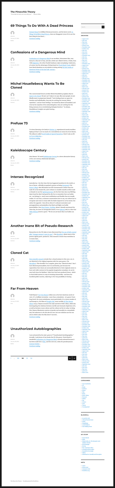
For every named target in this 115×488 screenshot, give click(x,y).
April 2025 (84, 53)
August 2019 (85, 105)
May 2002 (84, 369)
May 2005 (84, 316)
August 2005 (85, 311)
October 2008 (85, 248)
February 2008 (85, 262)
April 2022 (84, 77)
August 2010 (85, 215)
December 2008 (86, 247)
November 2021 (86, 80)
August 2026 (85, 39)
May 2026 (84, 42)
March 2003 (85, 359)
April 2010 (84, 220)
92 (31, 358)
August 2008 (85, 252)
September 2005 (86, 309)
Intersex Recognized (27, 177)
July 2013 (84, 167)
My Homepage (85, 444)
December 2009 (86, 227)
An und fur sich (86, 418)
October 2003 (85, 347)
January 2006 (85, 303)
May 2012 (84, 186)
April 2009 (84, 240)
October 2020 (85, 91)
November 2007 (86, 266)
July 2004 (84, 333)
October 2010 (85, 212)
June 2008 (84, 255)
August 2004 (85, 331)
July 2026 (84, 40)
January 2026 (85, 45)
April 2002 (84, 371)
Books (12, 40)
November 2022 (86, 70)
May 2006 (84, 296)
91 (27, 358)
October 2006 (85, 288)
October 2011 (85, 195)
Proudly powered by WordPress (30, 481)
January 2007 (85, 283)
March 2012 (85, 189)
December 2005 (86, 304)
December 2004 (86, 324)
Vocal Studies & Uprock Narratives (52, 134)
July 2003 (84, 352)
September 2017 (86, 119)
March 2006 (85, 300)
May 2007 (84, 276)
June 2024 (84, 58)
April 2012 (84, 187)
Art (83, 385)
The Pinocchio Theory (23, 11)
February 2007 (85, 281)
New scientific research (36, 259)
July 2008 (84, 253)
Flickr (83, 439)
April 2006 (84, 298)
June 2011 (84, 202)
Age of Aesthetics (86, 384)
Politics (12, 191)
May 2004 (84, 336)
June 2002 (84, 367)
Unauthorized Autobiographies (36, 329)
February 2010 (85, 224)
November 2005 (86, 306)
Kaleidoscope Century (29, 150)
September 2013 (86, 164)
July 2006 (84, 293)
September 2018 (86, 111)
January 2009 (85, 245)
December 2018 (86, 106)
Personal (84, 397)
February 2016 (85, 133)
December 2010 (86, 209)
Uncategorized (85, 407)
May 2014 (84, 153)
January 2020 (85, 96)
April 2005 (84, 318)
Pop (83, 400)
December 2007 (86, 265)
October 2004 (85, 328)
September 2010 (86, 214)
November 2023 (86, 63)
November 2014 (86, 148)
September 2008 (86, 250)
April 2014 (84, 154)
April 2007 (84, 278)
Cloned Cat (20, 253)
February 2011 (85, 205)
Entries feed (85, 467)
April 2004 (84, 337)
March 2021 (85, 86)
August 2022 (85, 73)
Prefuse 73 (19, 123)
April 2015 (84, 141)
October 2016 (85, 128)
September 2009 (86, 232)
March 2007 (85, 280)
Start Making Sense (87, 426)
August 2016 (85, 129)
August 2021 (85, 83)
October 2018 (85, 110)
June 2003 (84, 354)
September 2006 (86, 290)
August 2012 (85, 181)
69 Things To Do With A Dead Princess (42, 26)
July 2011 (84, 200)
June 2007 (84, 275)
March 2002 (85, 372)
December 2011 (86, 192)
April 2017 (84, 123)
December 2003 (86, 344)
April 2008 (84, 258)
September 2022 (86, 72)
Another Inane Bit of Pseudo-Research (42, 226)
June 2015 (84, 139)
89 (18, 358)
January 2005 (85, 323)
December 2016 (86, 126)
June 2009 (84, 237)
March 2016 (85, 131)
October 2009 (85, 230)
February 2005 (85, 321)
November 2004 (86, 326)
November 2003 (86, 346)
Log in (83, 465)
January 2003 (85, 362)
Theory (84, 405)
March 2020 (85, 95)
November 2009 (86, 228)
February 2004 (85, 341)
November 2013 (86, 162)
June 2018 (84, 113)
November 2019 (86, 100)
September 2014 (86, 149)
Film (12, 67)
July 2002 (84, 366)
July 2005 (84, 313)
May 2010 (84, 219)
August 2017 (85, 121)
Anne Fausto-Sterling (48, 207)
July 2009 (84, 235)
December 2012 (86, 176)
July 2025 (84, 50)
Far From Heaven (24, 288)
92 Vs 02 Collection (35, 136)
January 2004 (85, 342)
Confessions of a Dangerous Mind (38, 52)
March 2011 (85, 204)
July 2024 (84, 57)
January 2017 (85, 124)
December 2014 (86, 146)
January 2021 (85, 90)
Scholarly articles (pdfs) (88, 449)
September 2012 (86, 179)
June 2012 (84, 184)
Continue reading (34, 38)
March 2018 (85, 115)
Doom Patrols (85, 438)
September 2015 (86, 138)
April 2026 (84, 44)
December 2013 (86, 161)
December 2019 (86, 98)
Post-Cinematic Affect (87, 447)
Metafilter (60, 234)
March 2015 (85, 143)
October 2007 (85, 268)
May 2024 (84, 60)
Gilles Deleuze (33, 212)
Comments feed (86, 469)
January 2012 (85, 191)
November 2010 (86, 210)
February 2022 (85, 78)
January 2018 (85, 116)
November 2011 (86, 194)
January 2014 (85, 159)
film (44, 341)
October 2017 (85, 118)
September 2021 (86, 81)
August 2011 (85, 199)
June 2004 (84, 334)
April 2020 (84, 93)
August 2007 (85, 271)
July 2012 (84, 182)
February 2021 (85, 88)
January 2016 (85, 134)
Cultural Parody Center (87, 420)
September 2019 (86, 103)
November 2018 (86, 108)
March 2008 (85, 260)
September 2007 (86, 270)
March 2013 (85, 171)
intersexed (65, 185)
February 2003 (85, 361)
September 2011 (86, 197)
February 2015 (85, 144)
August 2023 (85, 65)
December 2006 (86, 285)
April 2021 (84, 85)
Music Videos (85, 395)
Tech (83, 403)
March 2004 (85, 339)
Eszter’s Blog (33, 187)
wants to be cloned (35, 96)
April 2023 (84, 67)
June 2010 (84, 217)
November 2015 (86, 136)
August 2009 (85, 233)
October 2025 (85, 48)
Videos (84, 452)
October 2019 (85, 101)
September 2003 (86, 349)
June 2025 (84, 52)
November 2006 (86, 286)
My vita (84, 446)
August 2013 (85, 166)
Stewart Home (33, 32)
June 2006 (84, 295)
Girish (83, 421)
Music (12, 138)
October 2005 (85, 308)
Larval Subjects (86, 425)
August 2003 (85, 351)
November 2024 (86, 55)
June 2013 (84, 169)
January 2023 (85, 68)
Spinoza (62, 209)
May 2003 (84, 356)
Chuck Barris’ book (64, 65)
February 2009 (85, 243)
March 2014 (85, 156)
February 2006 (85, 301)
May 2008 (84, 257)
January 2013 (85, 174)
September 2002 (86, 364)
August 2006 (85, 291)
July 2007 (84, 273)
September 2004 (86, 329)
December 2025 (86, 47)
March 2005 (85, 319)
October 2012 (85, 177)
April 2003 (84, 357)
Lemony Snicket (34, 344)
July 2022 (84, 75)
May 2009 (84, 238)
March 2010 (85, 222)
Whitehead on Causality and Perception (92, 454)
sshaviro (13, 36)
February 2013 (85, 172)
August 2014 (85, 151)
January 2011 (85, 207)
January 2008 (85, 263)
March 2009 (85, 242)
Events (84, 390)
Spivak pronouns (48, 192)
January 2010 (85, 225)
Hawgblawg (85, 423)
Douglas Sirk (50, 301)
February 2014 (85, 157)
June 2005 (84, 314)
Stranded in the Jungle (87, 451)
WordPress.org (86, 470)
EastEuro (84, 388)
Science (13, 102)
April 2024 (84, 62)
